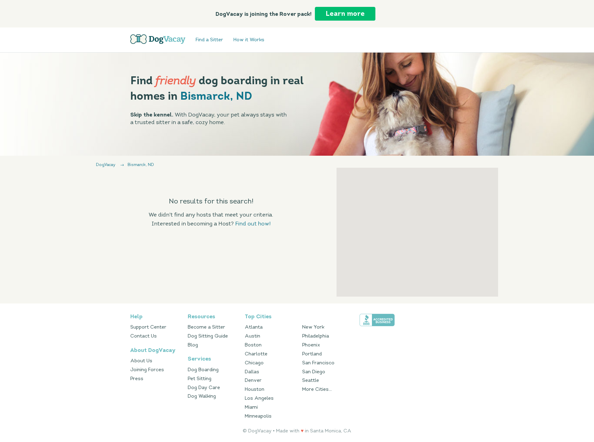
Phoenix (311, 345)
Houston (254, 389)
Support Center (148, 327)
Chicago (254, 363)
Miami (251, 407)
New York (313, 327)
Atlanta (254, 327)
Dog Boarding (203, 370)
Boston (253, 345)
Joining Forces (147, 370)
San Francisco (318, 363)
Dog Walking (202, 396)
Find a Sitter (209, 40)
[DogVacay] (157, 39)
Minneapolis (258, 416)
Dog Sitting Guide (208, 336)
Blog (193, 345)
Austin (252, 336)
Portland (312, 354)
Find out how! (253, 223)
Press (136, 379)
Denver (253, 380)
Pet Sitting (199, 379)
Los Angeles (259, 398)
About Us (141, 361)
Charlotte (256, 354)
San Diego (313, 372)
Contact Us (143, 336)
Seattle (310, 380)
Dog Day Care (204, 387)
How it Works (248, 40)
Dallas (252, 372)
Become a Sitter (206, 327)
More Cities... (317, 389)
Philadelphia (315, 336)
